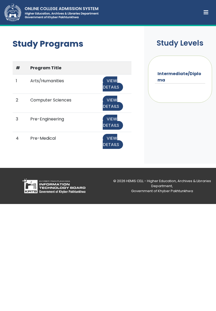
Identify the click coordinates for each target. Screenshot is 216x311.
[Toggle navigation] (206, 12)
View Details (111, 84)
